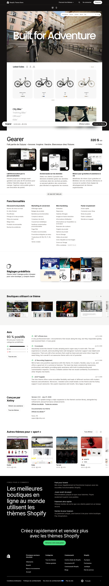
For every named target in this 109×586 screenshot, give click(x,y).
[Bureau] (52, 7)
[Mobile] (56, 7)
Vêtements (29, 562)
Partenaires (87, 563)
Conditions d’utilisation (14, 581)
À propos (87, 560)
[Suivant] (100, 296)
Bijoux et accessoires (33, 568)
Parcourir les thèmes (65, 2)
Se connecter (87, 2)
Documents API (70, 563)
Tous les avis (12, 356)
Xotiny (100, 144)
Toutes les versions (51, 404)
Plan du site (69, 581)
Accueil (28, 572)
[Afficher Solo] (60, 269)
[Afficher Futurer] (82, 269)
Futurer (23, 144)
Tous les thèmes (13, 410)
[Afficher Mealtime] (50, 269)
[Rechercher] (79, 2)
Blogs (66, 570)
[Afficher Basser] (71, 269)
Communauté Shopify (72, 566)
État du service (89, 570)
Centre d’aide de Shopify (73, 560)
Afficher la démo (84, 124)
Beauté (28, 565)
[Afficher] (17, 309)
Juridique (87, 566)
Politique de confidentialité (32, 581)
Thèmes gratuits (50, 563)
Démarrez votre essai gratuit (54, 543)
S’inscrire (98, 2)
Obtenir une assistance (15, 406)
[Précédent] (96, 296)
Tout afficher (88, 432)
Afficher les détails (38, 404)
